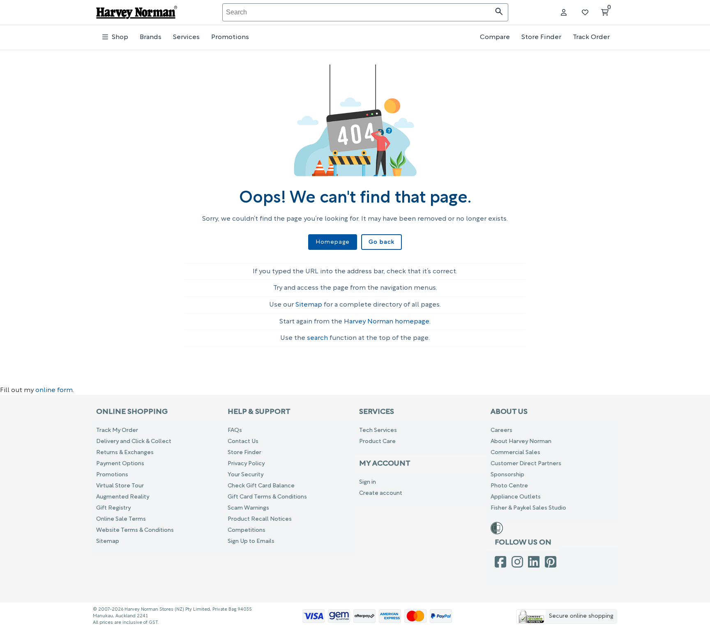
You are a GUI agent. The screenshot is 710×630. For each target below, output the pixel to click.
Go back (381, 242)
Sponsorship (507, 475)
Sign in (367, 482)
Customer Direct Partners (526, 464)
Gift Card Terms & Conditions (267, 497)
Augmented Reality (122, 497)
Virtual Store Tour (120, 486)
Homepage (333, 242)
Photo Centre (509, 486)
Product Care (377, 441)
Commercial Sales (515, 453)
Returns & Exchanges (125, 453)
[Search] (499, 12)
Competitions (246, 530)
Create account (380, 493)
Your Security (245, 475)
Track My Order (117, 430)
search (317, 338)
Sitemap (308, 305)
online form (54, 390)
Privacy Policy (246, 464)
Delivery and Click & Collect (133, 441)
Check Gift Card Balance (261, 486)
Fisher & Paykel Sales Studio (528, 508)
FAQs (235, 430)
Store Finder (541, 37)
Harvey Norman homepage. (387, 321)
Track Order (591, 37)
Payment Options (120, 464)
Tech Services (378, 430)
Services (186, 37)
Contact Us (243, 441)
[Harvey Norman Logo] (136, 12)
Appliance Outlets (516, 497)
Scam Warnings (248, 508)
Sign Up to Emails (251, 541)
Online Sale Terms (121, 519)
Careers (501, 430)
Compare (495, 37)
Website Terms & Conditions (135, 530)
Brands (150, 37)
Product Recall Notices (260, 519)
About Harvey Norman (521, 441)
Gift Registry (113, 508)
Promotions (230, 37)
